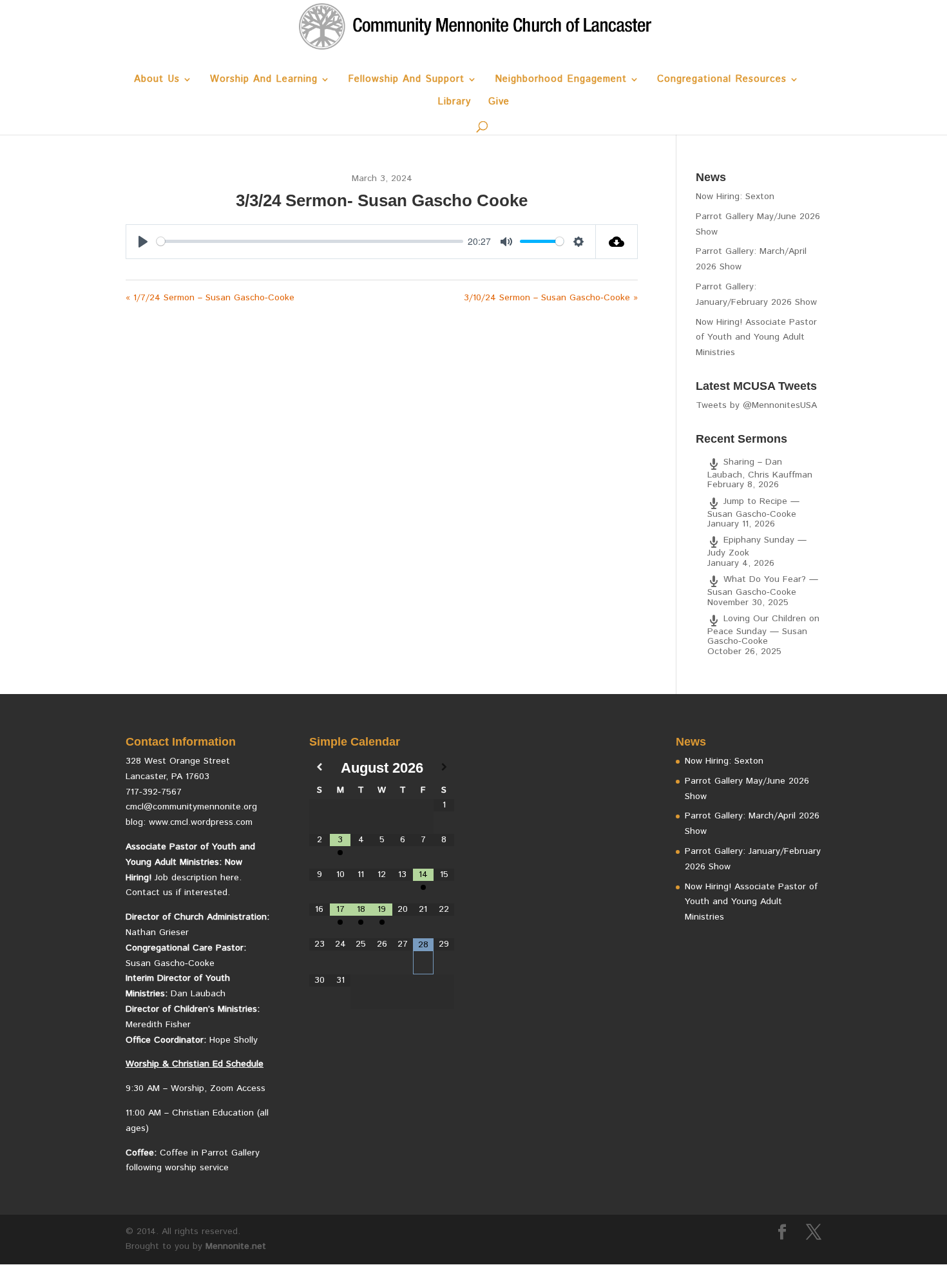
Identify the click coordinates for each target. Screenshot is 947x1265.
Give (499, 102)
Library (454, 102)
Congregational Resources (722, 80)
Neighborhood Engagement (561, 80)
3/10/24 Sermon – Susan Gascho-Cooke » (551, 297)
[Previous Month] (319, 768)
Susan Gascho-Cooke (170, 963)
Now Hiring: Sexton (735, 196)
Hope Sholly (233, 1040)
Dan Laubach (198, 993)
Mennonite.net (236, 1246)
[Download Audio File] (617, 241)
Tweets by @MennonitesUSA (756, 405)
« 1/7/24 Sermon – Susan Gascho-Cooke (210, 297)
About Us (157, 80)
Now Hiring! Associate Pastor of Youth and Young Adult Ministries (756, 338)
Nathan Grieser (157, 932)
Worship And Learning (264, 80)
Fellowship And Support (406, 80)
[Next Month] (444, 768)
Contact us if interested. (178, 892)
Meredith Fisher (158, 1024)
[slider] (310, 241)
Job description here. (198, 877)
